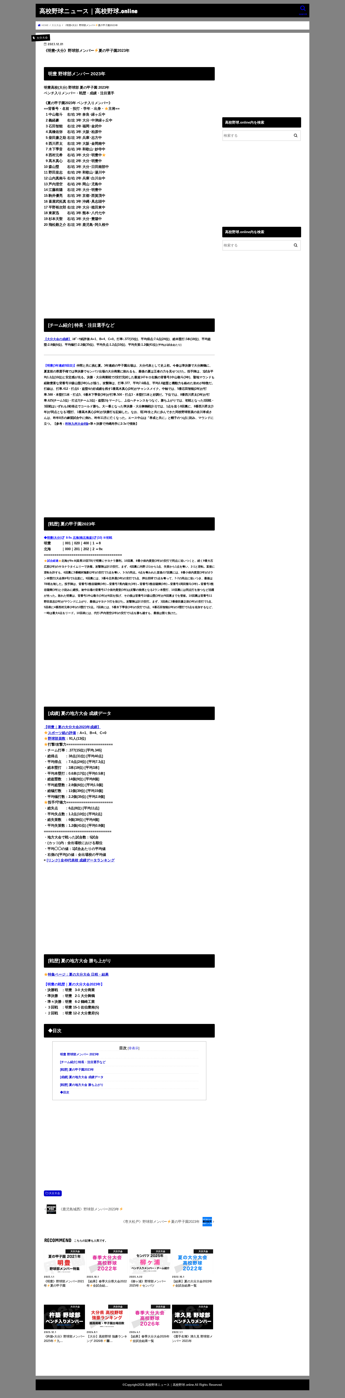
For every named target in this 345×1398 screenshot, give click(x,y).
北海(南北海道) (83, 537)
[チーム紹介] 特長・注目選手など (83, 1062)
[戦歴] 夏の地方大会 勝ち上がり (82, 1085)
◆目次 (64, 1092)
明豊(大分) (54, 537)
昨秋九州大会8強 (76, 423)
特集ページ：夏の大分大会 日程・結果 (78, 974)
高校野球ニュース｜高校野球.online (88, 10)
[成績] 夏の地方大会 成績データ (82, 1077)
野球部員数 (56, 738)
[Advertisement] (129, 272)
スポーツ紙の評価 (62, 733)
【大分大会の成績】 (57, 339)
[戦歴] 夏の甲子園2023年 (77, 1069)
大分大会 (54, 1193)
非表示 (133, 1048)
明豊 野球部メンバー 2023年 (79, 1054)
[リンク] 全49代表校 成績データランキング (81, 860)
